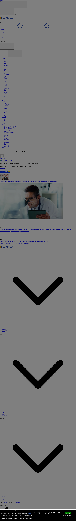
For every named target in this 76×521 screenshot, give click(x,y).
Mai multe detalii (29, 513)
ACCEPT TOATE (68, 513)
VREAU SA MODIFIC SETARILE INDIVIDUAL (67, 516)
